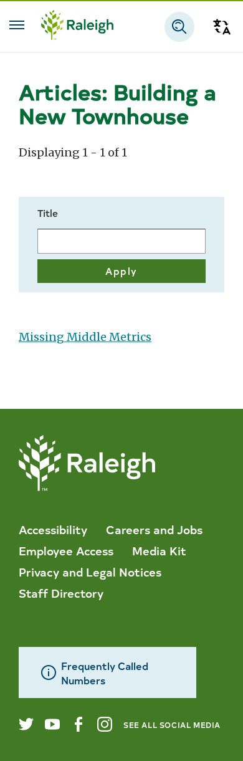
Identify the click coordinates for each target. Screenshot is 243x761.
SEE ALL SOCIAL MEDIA (172, 724)
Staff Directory (61, 593)
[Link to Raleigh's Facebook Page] (78, 724)
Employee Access (66, 550)
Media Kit (159, 550)
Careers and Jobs (154, 529)
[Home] (77, 26)
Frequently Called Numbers (104, 672)
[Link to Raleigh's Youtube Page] (52, 724)
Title (47, 212)
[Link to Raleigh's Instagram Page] (104, 724)
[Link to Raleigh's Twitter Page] (26, 724)
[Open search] (179, 27)
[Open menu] (17, 25)
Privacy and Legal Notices (90, 571)
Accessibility (53, 529)
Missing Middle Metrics (85, 337)
